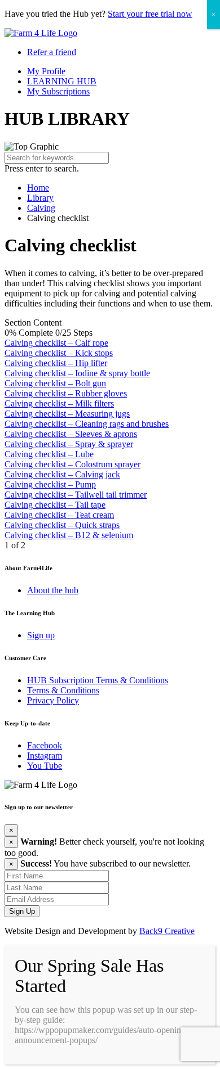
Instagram (44, 755)
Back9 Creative (167, 931)
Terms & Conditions (63, 690)
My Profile (46, 71)
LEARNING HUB (61, 81)
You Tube (44, 765)
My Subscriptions (58, 91)
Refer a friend (51, 52)
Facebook (44, 745)
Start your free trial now (150, 14)
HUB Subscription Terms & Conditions (97, 680)
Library (40, 197)
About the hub (52, 590)
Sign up (41, 635)
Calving (41, 208)
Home (38, 187)
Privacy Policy (53, 700)
